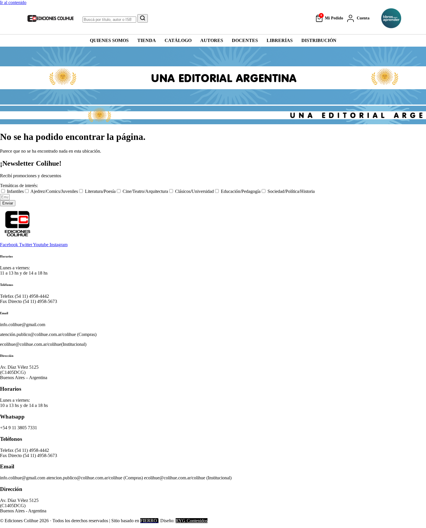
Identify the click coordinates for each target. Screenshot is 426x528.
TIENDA (146, 40)
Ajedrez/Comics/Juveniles (54, 191)
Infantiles (15, 191)
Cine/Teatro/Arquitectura (145, 191)
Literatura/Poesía (100, 191)
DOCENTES (245, 40)
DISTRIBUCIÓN (318, 40)
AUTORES (211, 40)
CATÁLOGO (178, 40)
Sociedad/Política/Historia (291, 191)
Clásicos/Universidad (194, 191)
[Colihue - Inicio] (51, 18)
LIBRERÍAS (280, 40)
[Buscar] (142, 18)
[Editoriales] (391, 18)
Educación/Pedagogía (241, 191)
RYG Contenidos (191, 520)
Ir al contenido (13, 2)
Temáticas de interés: (19, 185)
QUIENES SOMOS (109, 40)
